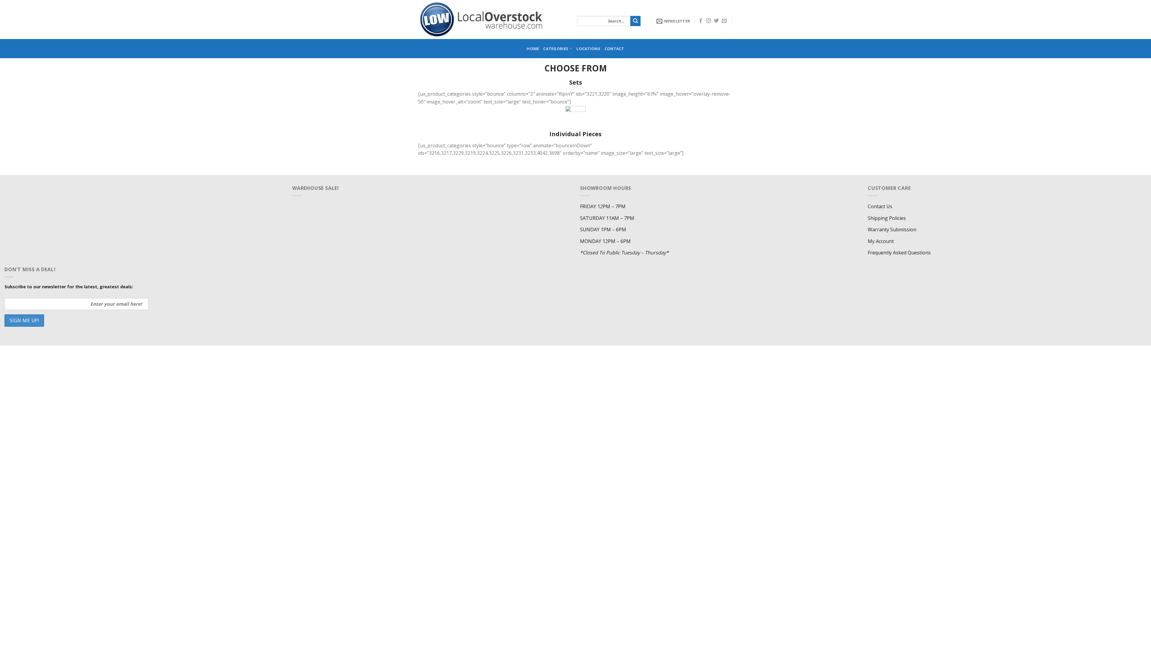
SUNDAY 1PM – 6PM (603, 229)
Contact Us (880, 206)
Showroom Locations (519, 352)
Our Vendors (478, 352)
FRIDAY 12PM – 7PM (603, 206)
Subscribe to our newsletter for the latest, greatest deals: (68, 287)
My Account (881, 241)
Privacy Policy (562, 352)
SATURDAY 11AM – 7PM (607, 218)
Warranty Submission (892, 229)
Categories (555, 48)
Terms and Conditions (604, 352)
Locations (588, 48)
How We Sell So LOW (439, 352)
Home (533, 48)
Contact (614, 48)
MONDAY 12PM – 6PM (605, 241)
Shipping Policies (887, 218)
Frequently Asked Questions (899, 252)
